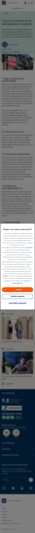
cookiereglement (17, 283)
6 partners (29, 247)
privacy (26, 281)
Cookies (5, 276)
